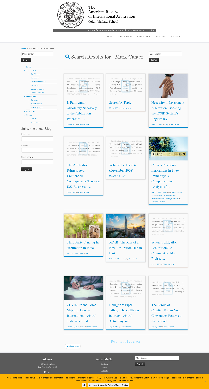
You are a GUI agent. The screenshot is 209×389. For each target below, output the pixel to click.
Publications (143, 36)
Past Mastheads (36, 104)
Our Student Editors (38, 81)
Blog (166, 124)
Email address (27, 157)
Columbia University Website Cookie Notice (108, 384)
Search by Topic (37, 107)
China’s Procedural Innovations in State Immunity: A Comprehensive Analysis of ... (165, 176)
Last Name (25, 146)
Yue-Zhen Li (174, 124)
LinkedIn (105, 370)
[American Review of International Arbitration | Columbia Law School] (104, 16)
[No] (205, 381)
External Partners (37, 93)
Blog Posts (160, 36)
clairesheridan (126, 108)
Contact (175, 36)
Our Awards (35, 85)
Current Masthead (37, 89)
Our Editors (35, 74)
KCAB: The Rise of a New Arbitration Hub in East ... (125, 247)
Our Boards (35, 78)
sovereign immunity (172, 199)
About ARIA (124, 36)
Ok (84, 384)
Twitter (104, 367)
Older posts (72, 346)
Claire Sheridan (83, 124)
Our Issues (34, 100)
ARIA (124, 176)
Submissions (35, 122)
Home (109, 36)
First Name (25, 134)
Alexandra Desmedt (158, 202)
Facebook (104, 364)
